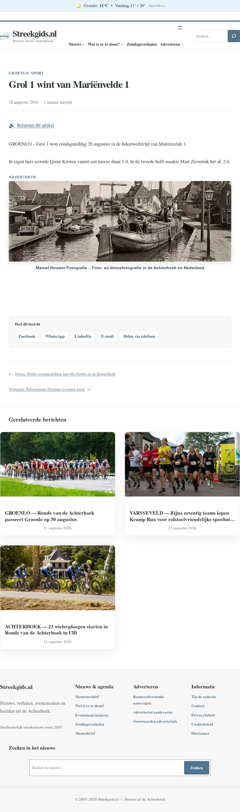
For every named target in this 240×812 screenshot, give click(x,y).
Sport (37, 73)
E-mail (107, 336)
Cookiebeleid (202, 724)
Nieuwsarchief (87, 696)
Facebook (27, 336)
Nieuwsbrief (85, 733)
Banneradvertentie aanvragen (148, 699)
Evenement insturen (91, 715)
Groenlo (19, 73)
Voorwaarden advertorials (155, 721)
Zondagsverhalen (89, 724)
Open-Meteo (157, 6)
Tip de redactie (203, 696)
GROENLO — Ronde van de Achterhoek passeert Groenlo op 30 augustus (50, 516)
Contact (197, 705)
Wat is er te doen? (89, 705)
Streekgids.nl (34, 33)
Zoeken (196, 768)
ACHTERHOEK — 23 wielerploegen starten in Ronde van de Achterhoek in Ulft (56, 629)
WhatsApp (55, 336)
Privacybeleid (203, 715)
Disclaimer (200, 733)
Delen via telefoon (139, 336)
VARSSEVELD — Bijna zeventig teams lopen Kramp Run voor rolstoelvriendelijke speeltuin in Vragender (181, 516)
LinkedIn (83, 336)
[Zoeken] (234, 36)
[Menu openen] (180, 27)
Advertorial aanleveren (152, 712)
